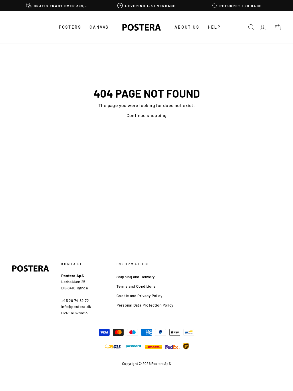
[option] (56, 5)
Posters (70, 27)
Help (214, 27)
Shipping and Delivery (135, 276)
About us (187, 27)
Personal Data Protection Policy (144, 305)
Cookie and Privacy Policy (139, 295)
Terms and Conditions (136, 286)
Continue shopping (146, 115)
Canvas (99, 27)
